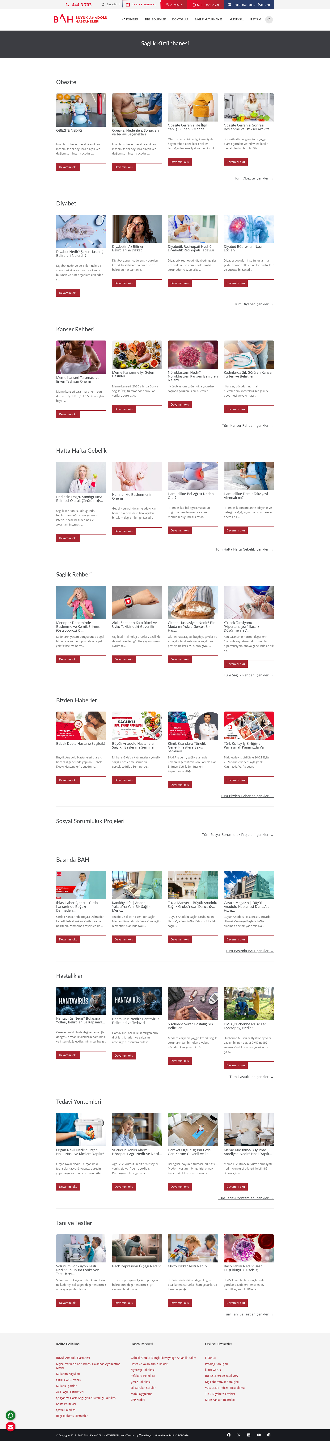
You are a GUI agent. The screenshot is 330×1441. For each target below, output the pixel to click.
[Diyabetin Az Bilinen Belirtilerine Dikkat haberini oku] (137, 229)
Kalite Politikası (66, 1404)
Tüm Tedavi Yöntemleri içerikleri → (246, 1198)
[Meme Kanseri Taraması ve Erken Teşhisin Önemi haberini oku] (81, 357)
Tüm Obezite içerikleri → (254, 178)
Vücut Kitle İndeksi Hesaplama (225, 1387)
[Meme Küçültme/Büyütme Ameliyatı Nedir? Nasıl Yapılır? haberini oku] (249, 1129)
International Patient (252, 4)
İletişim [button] (255, 19)
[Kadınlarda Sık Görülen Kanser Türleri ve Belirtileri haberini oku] (249, 355)
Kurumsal (237, 19)
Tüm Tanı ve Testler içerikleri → (249, 1314)
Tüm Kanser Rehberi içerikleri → (248, 425)
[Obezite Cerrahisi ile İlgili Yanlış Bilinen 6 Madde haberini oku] (193, 107)
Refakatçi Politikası (143, 1375)
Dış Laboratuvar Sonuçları (222, 1382)
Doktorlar (180, 19)
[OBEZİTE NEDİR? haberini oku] (81, 110)
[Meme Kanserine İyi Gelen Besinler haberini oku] (137, 355)
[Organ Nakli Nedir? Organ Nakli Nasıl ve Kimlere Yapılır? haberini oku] (81, 1129)
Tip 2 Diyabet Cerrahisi (220, 1394)
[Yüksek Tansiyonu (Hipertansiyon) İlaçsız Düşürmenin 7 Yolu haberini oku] (249, 602)
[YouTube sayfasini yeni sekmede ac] (259, 1435)
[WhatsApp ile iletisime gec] (10, 1415)
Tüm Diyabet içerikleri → (254, 304)
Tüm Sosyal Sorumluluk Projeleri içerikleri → (238, 834)
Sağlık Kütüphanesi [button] (209, 19)
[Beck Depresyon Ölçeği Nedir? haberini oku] (137, 1248)
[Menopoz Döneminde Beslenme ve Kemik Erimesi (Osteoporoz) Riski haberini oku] (81, 602)
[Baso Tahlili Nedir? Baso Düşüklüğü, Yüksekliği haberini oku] (249, 1248)
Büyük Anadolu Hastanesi (73, 1358)
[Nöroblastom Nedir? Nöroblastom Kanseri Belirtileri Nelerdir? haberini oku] (193, 355)
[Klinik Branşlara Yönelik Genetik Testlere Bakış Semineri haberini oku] (193, 726)
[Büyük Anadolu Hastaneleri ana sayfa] (80, 16)
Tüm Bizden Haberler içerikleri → (247, 796)
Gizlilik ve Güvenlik (68, 1380)
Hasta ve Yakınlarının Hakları (149, 1364)
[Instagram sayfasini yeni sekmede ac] (269, 1435)
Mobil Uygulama (141, 1394)
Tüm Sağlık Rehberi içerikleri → (249, 675)
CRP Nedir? (138, 1400)
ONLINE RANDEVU (144, 4)
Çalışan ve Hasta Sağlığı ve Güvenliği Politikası (86, 1398)
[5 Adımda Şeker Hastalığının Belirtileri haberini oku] (193, 1003)
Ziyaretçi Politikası (142, 1370)
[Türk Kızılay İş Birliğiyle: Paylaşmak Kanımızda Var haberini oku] (249, 726)
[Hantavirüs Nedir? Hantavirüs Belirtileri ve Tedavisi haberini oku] (137, 1001)
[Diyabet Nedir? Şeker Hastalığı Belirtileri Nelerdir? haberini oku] (81, 231)
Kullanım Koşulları (68, 1374)
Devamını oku (68, 167)
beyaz (147, 1435)
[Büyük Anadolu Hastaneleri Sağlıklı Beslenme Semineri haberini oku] (137, 726)
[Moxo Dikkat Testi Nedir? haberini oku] (193, 1248)
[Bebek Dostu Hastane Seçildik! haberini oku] (81, 726)
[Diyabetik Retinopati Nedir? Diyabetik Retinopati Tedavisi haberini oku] (193, 229)
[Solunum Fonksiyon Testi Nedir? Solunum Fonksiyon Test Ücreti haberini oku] (81, 1248)
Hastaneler (129, 19)
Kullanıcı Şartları (66, 1386)
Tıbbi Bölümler (155, 19)
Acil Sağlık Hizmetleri (70, 1392)
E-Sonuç (210, 1358)
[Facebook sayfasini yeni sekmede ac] (229, 1435)
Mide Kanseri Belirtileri (220, 1400)
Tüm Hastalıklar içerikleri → (252, 1076)
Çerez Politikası (140, 1382)
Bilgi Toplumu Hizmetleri (72, 1416)
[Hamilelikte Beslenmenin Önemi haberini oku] (137, 476)
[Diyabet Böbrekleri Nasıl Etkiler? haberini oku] (249, 229)
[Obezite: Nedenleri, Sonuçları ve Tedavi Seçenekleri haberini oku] (137, 110)
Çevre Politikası (66, 1410)
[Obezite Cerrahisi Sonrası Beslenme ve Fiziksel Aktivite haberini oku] (249, 107)
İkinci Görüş (213, 1370)
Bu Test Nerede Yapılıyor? (221, 1375)
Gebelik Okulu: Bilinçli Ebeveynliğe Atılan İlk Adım (163, 1358)
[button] (10, 1426)
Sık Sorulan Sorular (143, 1387)
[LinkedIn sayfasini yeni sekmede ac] (249, 1435)
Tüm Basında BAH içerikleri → (250, 950)
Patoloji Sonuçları (216, 1364)
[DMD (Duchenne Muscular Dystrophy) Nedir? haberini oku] (249, 1003)
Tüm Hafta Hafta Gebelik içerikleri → (244, 549)
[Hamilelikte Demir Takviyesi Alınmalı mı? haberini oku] (249, 476)
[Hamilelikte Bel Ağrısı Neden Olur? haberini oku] (193, 476)
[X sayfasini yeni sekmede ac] (239, 1435)
